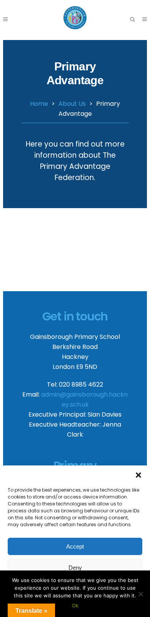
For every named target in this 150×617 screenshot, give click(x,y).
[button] (138, 475)
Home (39, 103)
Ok (75, 605)
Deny (75, 567)
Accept (75, 546)
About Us (72, 103)
